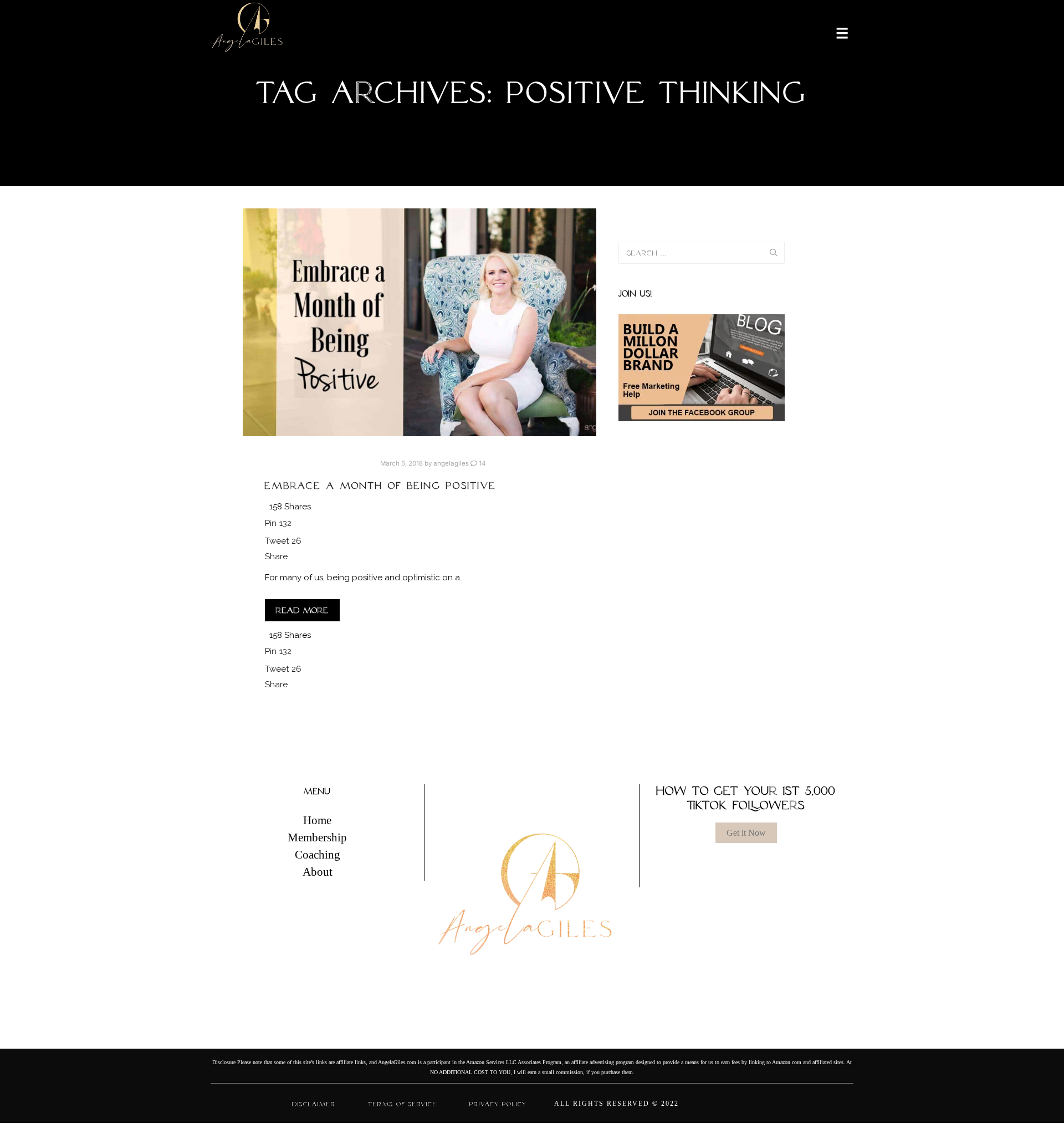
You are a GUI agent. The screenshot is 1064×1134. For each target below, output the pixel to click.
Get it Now (746, 832)
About (317, 871)
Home (317, 820)
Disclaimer (314, 1104)
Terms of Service (402, 1104)
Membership (317, 837)
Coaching (317, 854)
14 (481, 463)
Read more (302, 610)
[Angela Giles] (248, 32)
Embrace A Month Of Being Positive (381, 485)
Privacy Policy (498, 1104)
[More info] (835, 32)
